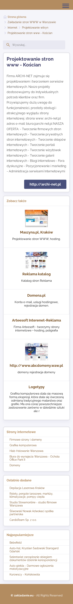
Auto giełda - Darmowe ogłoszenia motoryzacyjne (32, 567)
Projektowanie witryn (35, 27)
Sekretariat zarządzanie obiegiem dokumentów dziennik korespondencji (33, 558)
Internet (12, 27)
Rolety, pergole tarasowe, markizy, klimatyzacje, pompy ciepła (31, 495)
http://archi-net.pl (45, 184)
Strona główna (17, 16)
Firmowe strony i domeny (26, 439)
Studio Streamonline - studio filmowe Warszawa (33, 504)
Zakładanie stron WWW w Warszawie (32, 22)
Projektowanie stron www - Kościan (30, 33)
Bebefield (16, 542)
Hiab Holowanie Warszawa (26, 450)
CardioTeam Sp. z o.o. (23, 519)
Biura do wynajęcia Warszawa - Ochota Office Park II (35, 458)
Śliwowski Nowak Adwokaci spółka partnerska (32, 513)
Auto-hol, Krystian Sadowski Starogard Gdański (34, 550)
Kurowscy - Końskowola (25, 574)
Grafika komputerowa (23, 445)
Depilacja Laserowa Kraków (27, 488)
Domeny (15, 465)
